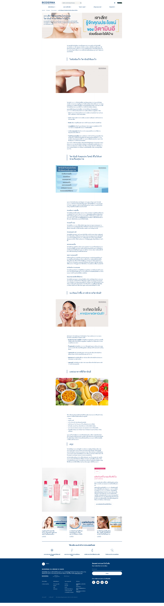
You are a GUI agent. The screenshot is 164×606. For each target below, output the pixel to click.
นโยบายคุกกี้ (44, 597)
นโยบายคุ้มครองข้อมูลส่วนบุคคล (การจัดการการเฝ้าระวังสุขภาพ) (66, 597)
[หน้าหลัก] (48, 3)
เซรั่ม (77, 263)
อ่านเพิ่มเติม (44, 536)
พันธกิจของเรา (78, 586)
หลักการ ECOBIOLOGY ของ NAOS (81, 589)
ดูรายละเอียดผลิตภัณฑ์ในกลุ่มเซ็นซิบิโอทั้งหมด (103, 504)
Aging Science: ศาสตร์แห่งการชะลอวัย (80, 591)
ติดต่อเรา (47, 563)
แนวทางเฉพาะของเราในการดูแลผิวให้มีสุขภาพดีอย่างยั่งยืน (52, 555)
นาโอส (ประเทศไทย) (45, 584)
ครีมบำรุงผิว (89, 239)
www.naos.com (78, 573)
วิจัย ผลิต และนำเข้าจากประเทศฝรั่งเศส (112, 554)
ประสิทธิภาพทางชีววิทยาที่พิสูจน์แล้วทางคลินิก (92, 554)
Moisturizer (83, 217)
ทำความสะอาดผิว (56, 584)
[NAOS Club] (119, 3)
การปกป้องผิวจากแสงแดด (69, 592)
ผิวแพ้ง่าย (66, 584)
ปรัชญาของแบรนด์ (97, 7)
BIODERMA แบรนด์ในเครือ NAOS (80, 584)
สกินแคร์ (54, 585)
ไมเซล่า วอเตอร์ (82, 7)
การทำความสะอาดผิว (68, 590)
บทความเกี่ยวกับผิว (67, 7)
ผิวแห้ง (66, 587)
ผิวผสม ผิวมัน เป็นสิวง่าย (69, 589)
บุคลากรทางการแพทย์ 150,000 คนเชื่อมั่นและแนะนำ (72, 555)
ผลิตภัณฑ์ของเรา (51, 7)
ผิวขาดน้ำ (66, 585)
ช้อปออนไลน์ (112, 7)
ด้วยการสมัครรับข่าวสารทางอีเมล (99, 566)
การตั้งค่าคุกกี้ (51, 597)
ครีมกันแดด (55, 589)
